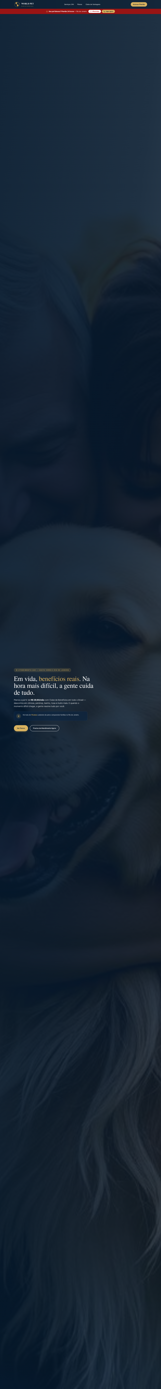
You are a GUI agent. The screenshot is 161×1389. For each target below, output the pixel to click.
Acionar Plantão (139, 4)
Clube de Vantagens (93, 4)
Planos (79, 4)
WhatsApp (95, 11)
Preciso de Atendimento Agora (44, 728)
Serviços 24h (69, 4)
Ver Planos (21, 728)
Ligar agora (109, 11)
